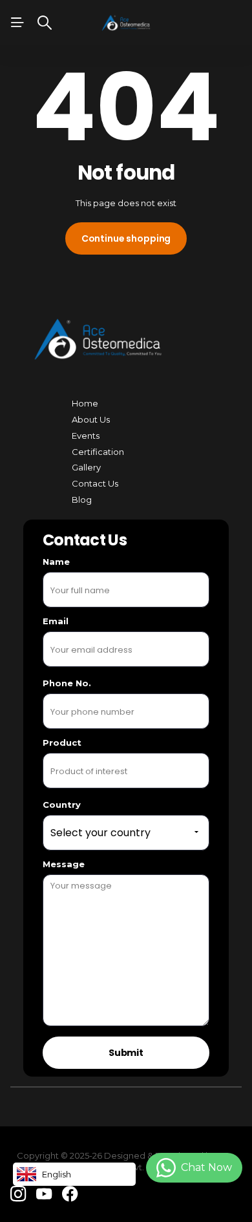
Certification (98, 452)
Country (62, 804)
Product (62, 742)
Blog (82, 499)
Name (56, 561)
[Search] (44, 22)
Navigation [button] (17, 22)
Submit (126, 1052)
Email (55, 621)
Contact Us (95, 483)
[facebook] (70, 1194)
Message (64, 864)
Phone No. (67, 683)
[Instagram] (18, 1194)
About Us (91, 419)
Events (86, 435)
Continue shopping (126, 238)
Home (85, 403)
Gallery (86, 467)
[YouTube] (44, 1194)
